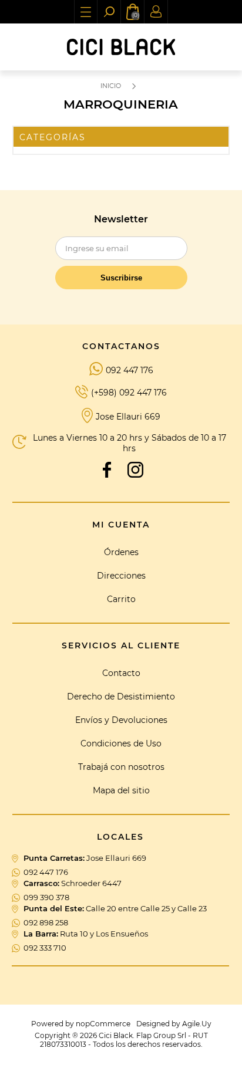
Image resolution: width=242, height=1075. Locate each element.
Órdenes (121, 552)
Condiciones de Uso (121, 743)
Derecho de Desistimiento (121, 696)
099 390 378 (46, 897)
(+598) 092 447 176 (129, 392)
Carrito (121, 599)
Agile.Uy (196, 1023)
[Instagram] (135, 469)
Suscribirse (121, 277)
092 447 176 (129, 370)
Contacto (121, 673)
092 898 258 (45, 922)
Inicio (110, 86)
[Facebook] (107, 469)
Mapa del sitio (121, 790)
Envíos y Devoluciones (121, 720)
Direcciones (121, 575)
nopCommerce (103, 1023)
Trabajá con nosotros (121, 767)
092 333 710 (44, 947)
